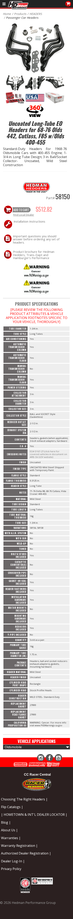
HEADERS (36, 14)
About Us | (9, 830)
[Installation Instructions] (36, 270)
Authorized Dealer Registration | (26, 853)
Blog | (6, 822)
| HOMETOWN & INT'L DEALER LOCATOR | (34, 814)
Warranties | (11, 838)
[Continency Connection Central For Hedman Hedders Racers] (36, 783)
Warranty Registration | (19, 845)
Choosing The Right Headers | (24, 799)
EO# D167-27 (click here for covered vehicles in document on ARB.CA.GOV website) (48, 454)
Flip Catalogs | (12, 807)
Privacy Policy (11, 869)
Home (7, 14)
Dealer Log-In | (13, 861)
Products (20, 14)
